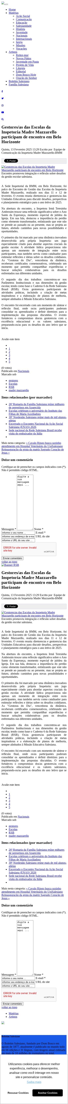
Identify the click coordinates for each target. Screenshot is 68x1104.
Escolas (13, 383)
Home (12, 9)
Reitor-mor (22, 55)
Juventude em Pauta (27, 61)
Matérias (13, 12)
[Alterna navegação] (6, 4)
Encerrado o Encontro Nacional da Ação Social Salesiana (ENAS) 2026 (36, 425)
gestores (13, 380)
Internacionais (24, 38)
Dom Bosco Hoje (26, 74)
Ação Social (23, 16)
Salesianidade (24, 25)
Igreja (19, 42)
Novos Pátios (23, 58)
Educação (21, 22)
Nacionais (21, 35)
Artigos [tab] (13, 1016)
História (20, 29)
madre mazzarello (19, 390)
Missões (20, 45)
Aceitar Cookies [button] (47, 1092)
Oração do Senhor (26, 77)
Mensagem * (8, 529)
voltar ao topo (9, 561)
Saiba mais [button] (34, 1082)
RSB (11, 387)
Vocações (21, 48)
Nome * (38, 529)
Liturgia (20, 68)
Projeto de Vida (25, 64)
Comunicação (24, 19)
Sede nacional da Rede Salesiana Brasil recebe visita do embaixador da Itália (35, 432)
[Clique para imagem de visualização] (34, 170)
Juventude (22, 32)
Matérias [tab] (13, 1013)
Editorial (21, 71)
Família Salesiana (19, 84)
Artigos (13, 51)
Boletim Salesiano (19, 81)
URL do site (43, 536)
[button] (2, 1023)
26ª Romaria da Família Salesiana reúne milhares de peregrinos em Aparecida (36, 406)
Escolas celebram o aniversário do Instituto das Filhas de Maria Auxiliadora (35, 412)
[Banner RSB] (10, 564)
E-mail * (41, 532)
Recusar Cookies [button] (18, 1092)
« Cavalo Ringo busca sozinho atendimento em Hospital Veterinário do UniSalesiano (32, 444)
